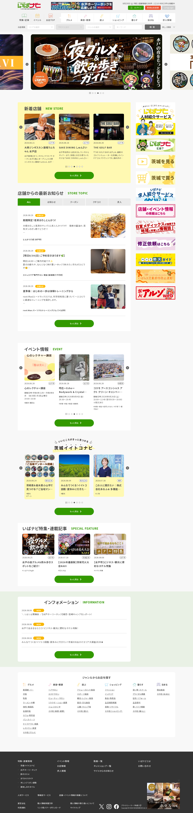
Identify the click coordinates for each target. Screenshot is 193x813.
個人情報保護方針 (45, 803)
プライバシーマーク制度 (130, 805)
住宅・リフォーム (139, 698)
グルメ (69, 20)
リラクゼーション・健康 (57, 702)
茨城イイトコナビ (27, 765)
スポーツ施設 (82, 694)
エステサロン (53, 694)
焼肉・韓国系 (28, 706)
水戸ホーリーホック (28, 770)
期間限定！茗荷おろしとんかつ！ (39, 220)
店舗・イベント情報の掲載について (73, 795)
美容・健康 (85, 20)
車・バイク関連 (139, 706)
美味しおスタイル (27, 787)
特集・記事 (24, 20)
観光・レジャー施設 (85, 698)
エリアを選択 (34, 27)
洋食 (25, 694)
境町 (119, 480)
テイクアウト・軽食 (30, 724)
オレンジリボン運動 (28, 782)
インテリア (109, 694)
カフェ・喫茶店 (29, 715)
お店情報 (61, 766)
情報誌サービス (44, 795)
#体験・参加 (63, 403)
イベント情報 (63, 761)
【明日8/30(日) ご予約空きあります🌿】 (44, 255)
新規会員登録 (153, 7)
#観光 (28, 493)
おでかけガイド (26, 778)
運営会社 (21, 803)
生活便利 (136, 702)
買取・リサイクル (111, 706)
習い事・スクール (140, 689)
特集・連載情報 (25, 761)
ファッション (110, 689)
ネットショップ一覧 (102, 766)
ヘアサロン (53, 689)
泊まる (151, 20)
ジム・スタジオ (54, 706)
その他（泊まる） (163, 694)
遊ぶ (102, 20)
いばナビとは (144, 761)
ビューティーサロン (56, 698)
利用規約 (21, 807)
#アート (29, 496)
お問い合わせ (144, 766)
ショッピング (118, 20)
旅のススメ (25, 774)
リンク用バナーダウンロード (49, 807)
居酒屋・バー (28, 689)
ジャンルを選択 (93, 27)
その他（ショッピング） (114, 711)
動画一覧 (98, 761)
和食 (25, 698)
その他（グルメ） (29, 732)
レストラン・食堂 (29, 728)
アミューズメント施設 (86, 689)
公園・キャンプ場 (84, 706)
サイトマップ (75, 807)
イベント (37, 20)
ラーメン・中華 (29, 702)
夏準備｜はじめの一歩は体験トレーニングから (48, 291)
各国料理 (27, 711)
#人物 (97, 493)
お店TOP (50, 20)
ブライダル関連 (139, 694)
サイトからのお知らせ (104, 770)
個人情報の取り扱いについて (82, 803)
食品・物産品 (110, 698)
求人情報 (167, 20)
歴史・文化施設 (83, 702)
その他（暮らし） (139, 711)
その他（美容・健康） (56, 711)
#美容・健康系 (73, 403)
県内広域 (48, 480)
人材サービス (23, 795)
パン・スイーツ (29, 719)
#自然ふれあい (108, 406)
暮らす (134, 20)
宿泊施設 (161, 689)
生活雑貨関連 (111, 702)
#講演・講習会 (29, 403)
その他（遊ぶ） (83, 711)
